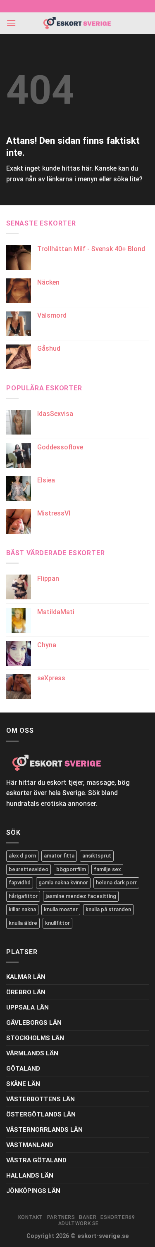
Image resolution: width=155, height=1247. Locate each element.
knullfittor (57, 923)
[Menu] (11, 23)
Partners (61, 1217)
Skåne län (23, 1084)
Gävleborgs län (34, 1022)
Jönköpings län (33, 1191)
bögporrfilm (71, 869)
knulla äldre (23, 923)
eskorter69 (117, 1217)
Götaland (23, 1068)
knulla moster (61, 909)
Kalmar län (25, 977)
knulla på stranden (108, 909)
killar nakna (22, 909)
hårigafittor (23, 896)
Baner (87, 1217)
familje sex (107, 869)
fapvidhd (20, 882)
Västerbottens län (40, 1099)
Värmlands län (32, 1053)
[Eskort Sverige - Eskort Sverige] (77, 23)
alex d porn (22, 856)
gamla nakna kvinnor (63, 882)
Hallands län (29, 1175)
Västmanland (29, 1145)
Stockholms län (35, 1038)
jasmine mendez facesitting (80, 896)
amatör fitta (59, 856)
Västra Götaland (36, 1160)
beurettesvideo (28, 869)
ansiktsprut (96, 856)
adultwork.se (78, 1223)
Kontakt (30, 1217)
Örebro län (25, 992)
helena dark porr (116, 882)
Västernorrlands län (44, 1129)
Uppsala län (27, 1007)
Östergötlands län (41, 1114)
